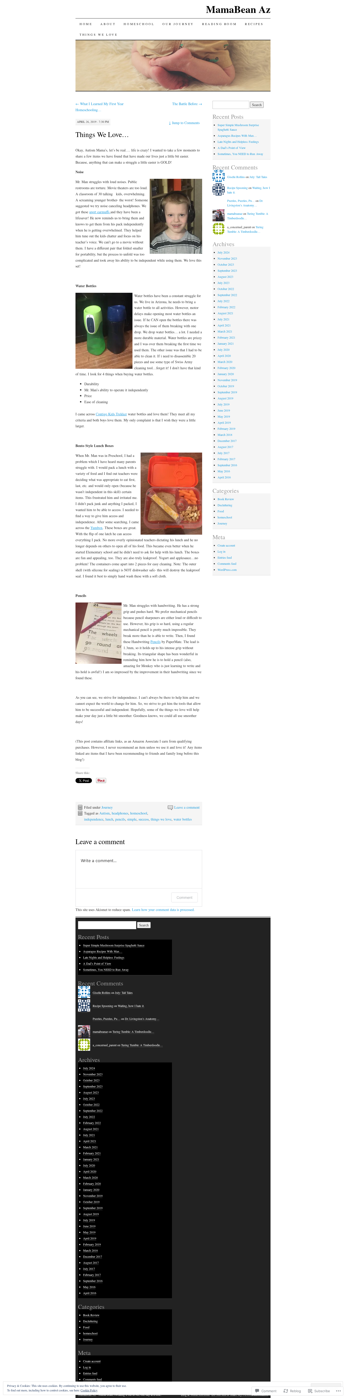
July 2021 (223, 319)
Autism (104, 813)
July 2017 (223, 453)
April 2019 (224, 422)
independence (93, 819)
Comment (185, 897)
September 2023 (227, 270)
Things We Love (99, 34)
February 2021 (226, 337)
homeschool (138, 813)
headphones (120, 813)
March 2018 (225, 435)
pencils (120, 819)
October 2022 (226, 289)
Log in (221, 551)
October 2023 (226, 264)
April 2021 (224, 325)
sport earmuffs (99, 211)
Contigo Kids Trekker (111, 414)
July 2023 (223, 283)
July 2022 (223, 301)
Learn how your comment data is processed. (163, 909)
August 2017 (225, 447)
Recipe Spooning (237, 188)
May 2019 (224, 416)
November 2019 (227, 380)
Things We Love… (102, 134)
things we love (161, 819)
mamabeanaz (234, 213)
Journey (107, 807)
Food (221, 511)
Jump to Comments (184, 122)
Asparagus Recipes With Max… (237, 135)
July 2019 (223, 404)
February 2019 (226, 428)
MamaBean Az (238, 9)
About (108, 24)
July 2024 (223, 252)
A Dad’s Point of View (232, 148)
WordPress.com (227, 570)
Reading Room (219, 24)
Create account (226, 545)
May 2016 (224, 471)
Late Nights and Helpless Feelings (238, 142)
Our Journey (178, 24)
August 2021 (225, 313)
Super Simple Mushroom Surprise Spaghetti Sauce (113, 945)
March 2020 (225, 362)
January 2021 (226, 343)
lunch (109, 819)
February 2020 (226, 368)
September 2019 (227, 392)
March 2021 (225, 331)
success (144, 819)
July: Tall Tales (258, 177)
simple (132, 819)
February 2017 (226, 459)
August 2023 (225, 277)
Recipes (254, 24)
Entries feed (225, 557)
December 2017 (227, 441)
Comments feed (227, 563)
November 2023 (227, 258)
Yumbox (96, 527)
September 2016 (227, 465)
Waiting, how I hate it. (131, 1006)
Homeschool (139, 24)
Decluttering (225, 505)
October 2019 (226, 386)
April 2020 (224, 356)
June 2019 (224, 410)
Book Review (226, 499)
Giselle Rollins (236, 177)
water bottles (183, 819)
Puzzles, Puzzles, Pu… (241, 201)
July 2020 (223, 349)
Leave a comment (187, 807)
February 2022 (226, 307)
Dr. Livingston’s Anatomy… (142, 1019)
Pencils (155, 641)
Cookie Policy (89, 1390)
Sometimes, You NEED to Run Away (240, 154)
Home (86, 24)
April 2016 (224, 477)
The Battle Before (187, 103)
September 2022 (227, 295)
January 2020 (226, 374)
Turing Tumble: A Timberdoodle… (133, 1032)
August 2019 (225, 398)
